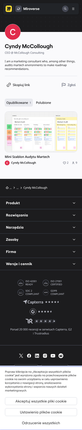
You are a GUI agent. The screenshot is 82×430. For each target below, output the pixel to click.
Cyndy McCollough (23, 163)
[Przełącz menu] (73, 9)
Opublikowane (18, 102)
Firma (11, 251)
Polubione (43, 102)
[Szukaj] (65, 9)
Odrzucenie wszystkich (41, 423)
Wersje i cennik (19, 264)
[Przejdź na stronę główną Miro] (9, 9)
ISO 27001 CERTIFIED (56, 283)
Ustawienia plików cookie (41, 412)
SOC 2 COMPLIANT (32, 292)
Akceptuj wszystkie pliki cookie (41, 401)
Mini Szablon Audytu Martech (27, 157)
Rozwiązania (17, 215)
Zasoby (12, 239)
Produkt (13, 203)
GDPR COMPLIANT (57, 292)
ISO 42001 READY (31, 283)
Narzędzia (15, 227)
